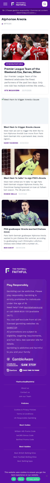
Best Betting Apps (25, 461)
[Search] (44, 4)
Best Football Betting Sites (25, 457)
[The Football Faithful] (18, 4)
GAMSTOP (12, 327)
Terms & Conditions (25, 414)
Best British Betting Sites (25, 453)
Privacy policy (33, 479)
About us (25, 388)
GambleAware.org (33, 307)
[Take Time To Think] (29, 370)
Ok (14, 479)
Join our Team (25, 396)
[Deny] (46, 476)
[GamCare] (12, 370)
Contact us (25, 392)
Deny (21, 479)
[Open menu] (5, 4)
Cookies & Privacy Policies (25, 410)
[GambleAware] (22, 359)
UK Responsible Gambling (25, 418)
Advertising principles (26, 13)
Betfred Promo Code (25, 440)
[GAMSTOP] (28, 364)
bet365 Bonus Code (25, 435)
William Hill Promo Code (25, 431)
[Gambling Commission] (12, 364)
